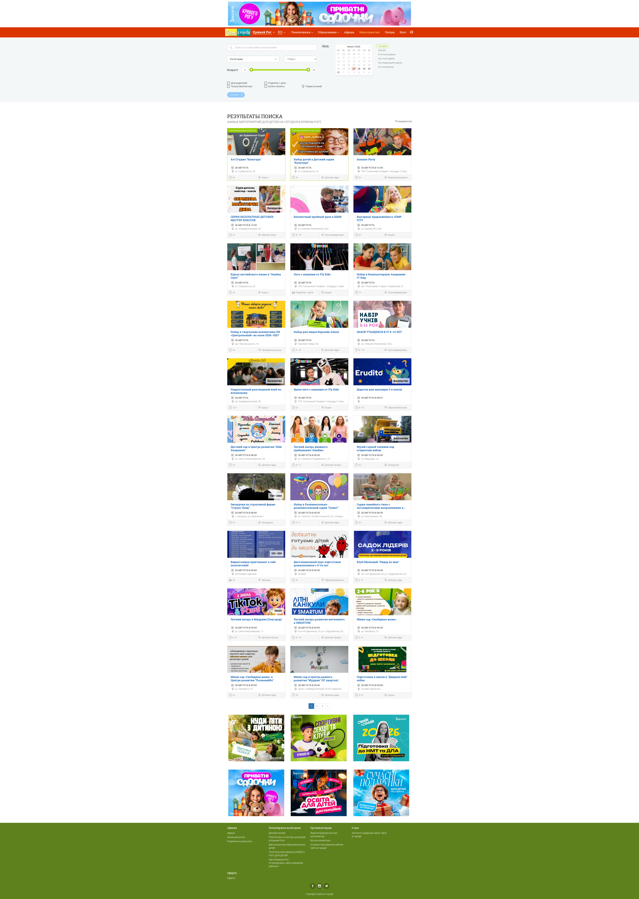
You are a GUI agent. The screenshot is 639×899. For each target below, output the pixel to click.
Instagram (319, 886)
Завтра (382, 50)
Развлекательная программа (399, 177)
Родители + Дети (304, 292)
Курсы (265, 177)
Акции (391, 235)
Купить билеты (276, 86)
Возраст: (232, 70)
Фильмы (266, 580)
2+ (234, 465)
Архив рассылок (236, 837)
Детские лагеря (333, 465)
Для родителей (239, 83)
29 (364, 68)
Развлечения (301, 32)
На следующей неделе (390, 62)
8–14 (298, 235)
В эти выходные (387, 54)
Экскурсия (393, 465)
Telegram (326, 886)
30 (369, 68)
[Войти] (412, 32)
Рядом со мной (314, 86)
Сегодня (382, 46)
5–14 (298, 637)
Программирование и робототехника (336, 235)
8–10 (361, 407)
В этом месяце (386, 67)
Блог (403, 32)
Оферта (231, 878)
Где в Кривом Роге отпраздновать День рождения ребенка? (286, 863)
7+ (360, 292)
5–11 (298, 465)
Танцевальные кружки (273, 350)
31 (338, 72)
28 (359, 68)
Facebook (313, 886)
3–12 (298, 350)
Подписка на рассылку (239, 841)
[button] (264, 32)
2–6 (361, 637)
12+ (235, 407)
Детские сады (332, 177)
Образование (327, 32)
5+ (234, 177)
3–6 (361, 695)
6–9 (235, 637)
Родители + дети (277, 83)
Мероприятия (369, 32)
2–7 (298, 522)
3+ (297, 177)
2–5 (361, 580)
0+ (360, 177)
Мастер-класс (269, 235)
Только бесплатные (241, 86)
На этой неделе (386, 58)
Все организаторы (320, 840)
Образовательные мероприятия (399, 407)
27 (354, 68)
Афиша (349, 32)
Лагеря (390, 32)
